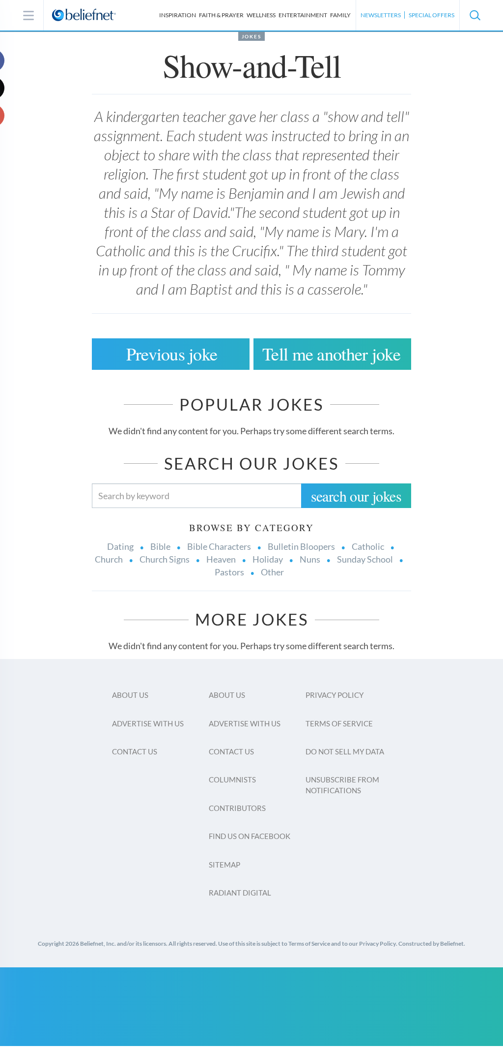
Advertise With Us (148, 723)
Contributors (237, 808)
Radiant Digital (240, 892)
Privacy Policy (334, 694)
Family (340, 15)
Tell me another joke (331, 353)
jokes (251, 36)
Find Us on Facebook (249, 836)
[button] (474, 15)
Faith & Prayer (221, 15)
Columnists (232, 779)
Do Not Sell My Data (345, 751)
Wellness (261, 15)
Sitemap (224, 864)
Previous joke (172, 353)
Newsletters (381, 15)
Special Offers (431, 15)
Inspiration (177, 15)
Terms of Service (339, 723)
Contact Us (134, 751)
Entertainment (303, 15)
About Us (130, 694)
